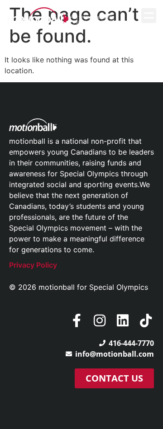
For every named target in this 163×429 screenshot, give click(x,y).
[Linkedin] (123, 320)
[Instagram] (99, 320)
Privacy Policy (33, 264)
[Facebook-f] (76, 320)
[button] (148, 15)
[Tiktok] (146, 320)
